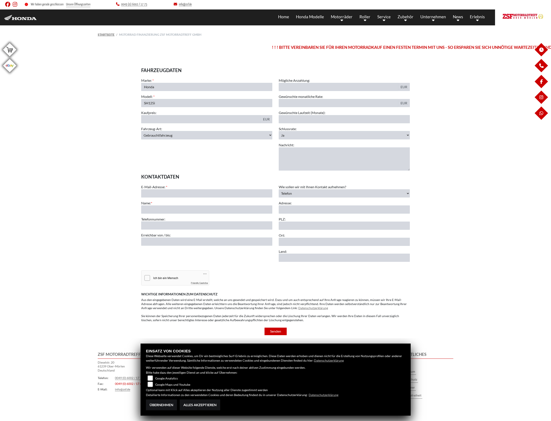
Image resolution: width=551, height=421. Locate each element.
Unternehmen (433, 16)
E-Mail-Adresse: (154, 187)
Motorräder (342, 16)
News (458, 16)
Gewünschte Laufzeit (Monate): (302, 113)
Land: (283, 251)
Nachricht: (286, 145)
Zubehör (405, 16)
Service (384, 16)
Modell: (147, 96)
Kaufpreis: (148, 113)
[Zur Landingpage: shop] (9, 57)
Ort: (282, 235)
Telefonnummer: (153, 219)
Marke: (146, 80)
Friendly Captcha (199, 283)
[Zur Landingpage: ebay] (9, 73)
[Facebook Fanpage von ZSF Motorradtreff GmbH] (9, 5)
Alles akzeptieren (200, 405)
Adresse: (285, 203)
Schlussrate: (288, 129)
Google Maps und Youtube (172, 384)
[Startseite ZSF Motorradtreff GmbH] (523, 16)
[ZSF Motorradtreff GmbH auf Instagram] (16, 5)
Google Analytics (166, 378)
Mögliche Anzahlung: (294, 80)
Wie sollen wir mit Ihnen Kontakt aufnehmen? (312, 187)
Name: (146, 203)
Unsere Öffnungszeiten (78, 4)
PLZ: (282, 219)
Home (283, 16)
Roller (364, 16)
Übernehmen (161, 405)
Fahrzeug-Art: (151, 129)
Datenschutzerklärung (313, 308)
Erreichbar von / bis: (156, 235)
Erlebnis (477, 16)
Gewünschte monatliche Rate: (301, 96)
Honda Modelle (310, 16)
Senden (275, 331)
